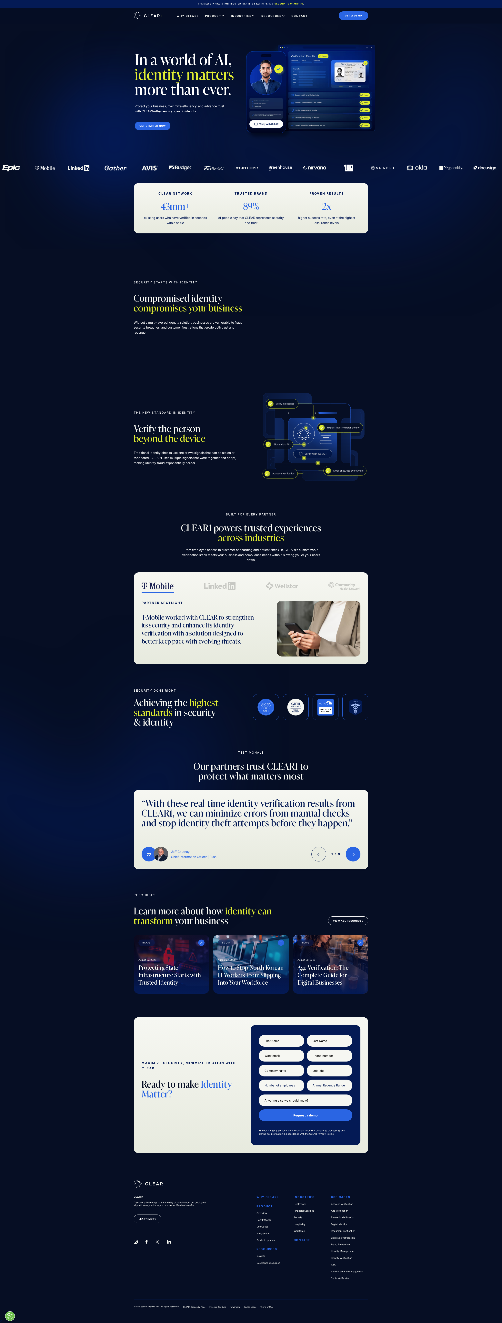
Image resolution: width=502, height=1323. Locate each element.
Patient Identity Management (347, 1271)
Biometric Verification (342, 1217)
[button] (214, 15)
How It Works (263, 1220)
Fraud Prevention (340, 1244)
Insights (260, 1256)
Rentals (298, 1217)
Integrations (262, 1233)
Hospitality (300, 1224)
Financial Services (304, 1210)
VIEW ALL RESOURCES (348, 920)
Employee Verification (343, 1237)
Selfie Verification (340, 1278)
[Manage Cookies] (10, 1316)
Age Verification (339, 1210)
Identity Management (342, 1251)
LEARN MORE (147, 1218)
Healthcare (300, 1204)
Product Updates (265, 1240)
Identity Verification (341, 1258)
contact (302, 1240)
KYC (333, 1264)
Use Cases (262, 1226)
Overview (261, 1213)
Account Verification (342, 1204)
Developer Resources (268, 1263)
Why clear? (267, 1197)
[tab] (158, 586)
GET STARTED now (152, 125)
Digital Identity (339, 1224)
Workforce (299, 1231)
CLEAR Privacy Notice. (321, 1133)
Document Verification (343, 1231)
